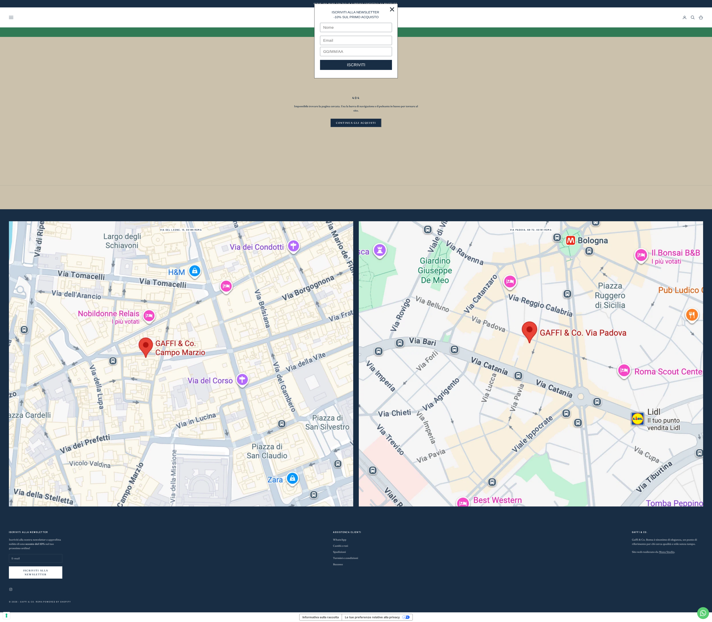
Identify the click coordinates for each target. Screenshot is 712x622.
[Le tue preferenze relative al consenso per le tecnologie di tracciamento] (6, 615)
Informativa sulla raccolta (320, 617)
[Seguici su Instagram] (11, 589)
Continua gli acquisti (356, 122)
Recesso (338, 564)
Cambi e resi (340, 545)
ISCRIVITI (356, 64)
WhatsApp (339, 539)
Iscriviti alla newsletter (35, 572)
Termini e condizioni (345, 558)
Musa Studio (666, 552)
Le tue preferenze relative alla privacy (372, 617)
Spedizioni (339, 552)
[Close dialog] (392, 9)
